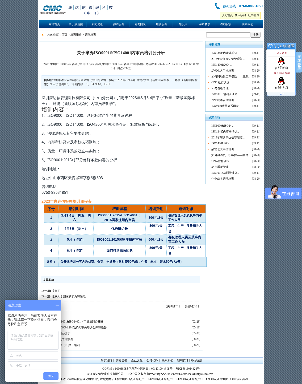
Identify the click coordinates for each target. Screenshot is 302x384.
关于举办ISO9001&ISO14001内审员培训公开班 (74, 321)
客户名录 (204, 24)
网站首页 (54, 24)
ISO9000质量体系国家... (226, 106)
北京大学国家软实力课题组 (69, 296)
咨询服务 (118, 24)
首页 (64, 34)
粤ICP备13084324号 (187, 368)
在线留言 (226, 24)
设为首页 (227, 15)
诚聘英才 (183, 360)
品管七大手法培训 (222, 70)
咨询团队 (140, 24)
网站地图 (196, 360)
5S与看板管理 (220, 88)
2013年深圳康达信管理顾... (228, 59)
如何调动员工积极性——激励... (230, 76)
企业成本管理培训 (222, 100)
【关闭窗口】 (172, 306)
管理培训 (90, 34)
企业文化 (137, 360)
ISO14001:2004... (221, 64)
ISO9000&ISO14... (222, 125)
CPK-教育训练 (220, 82)
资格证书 (121, 360)
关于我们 (106, 360)
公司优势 (152, 360)
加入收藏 (240, 15)
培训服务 (161, 24)
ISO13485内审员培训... (225, 53)
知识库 (183, 24)
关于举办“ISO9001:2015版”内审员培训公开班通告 (76, 327)
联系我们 (247, 24)
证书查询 (253, 15)
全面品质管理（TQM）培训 (62, 345)
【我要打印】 (191, 306)
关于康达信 (76, 24)
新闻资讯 (97, 24)
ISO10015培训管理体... (225, 94)
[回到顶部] (281, 96)
